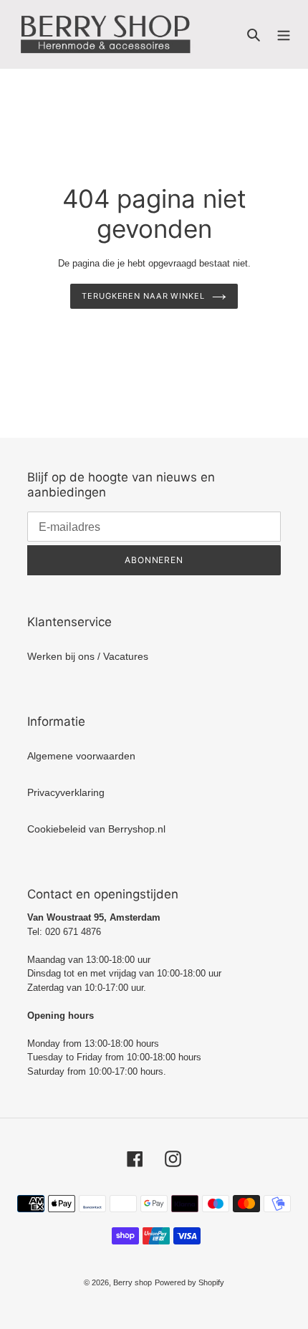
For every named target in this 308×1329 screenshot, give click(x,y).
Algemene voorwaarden (81, 756)
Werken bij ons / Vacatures (87, 656)
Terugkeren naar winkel (143, 296)
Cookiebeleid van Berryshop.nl (96, 829)
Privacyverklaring (66, 792)
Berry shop (132, 1282)
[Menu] (284, 34)
